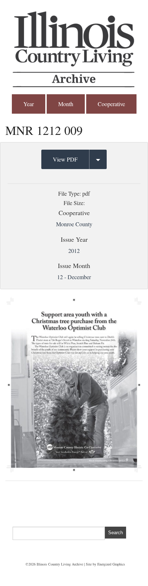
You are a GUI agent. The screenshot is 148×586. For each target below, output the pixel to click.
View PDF (65, 159)
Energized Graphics (111, 564)
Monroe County (74, 224)
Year (28, 104)
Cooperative (111, 104)
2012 (74, 250)
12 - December (74, 277)
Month (65, 104)
